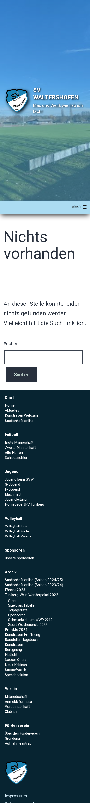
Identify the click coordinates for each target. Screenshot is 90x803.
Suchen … (13, 343)
